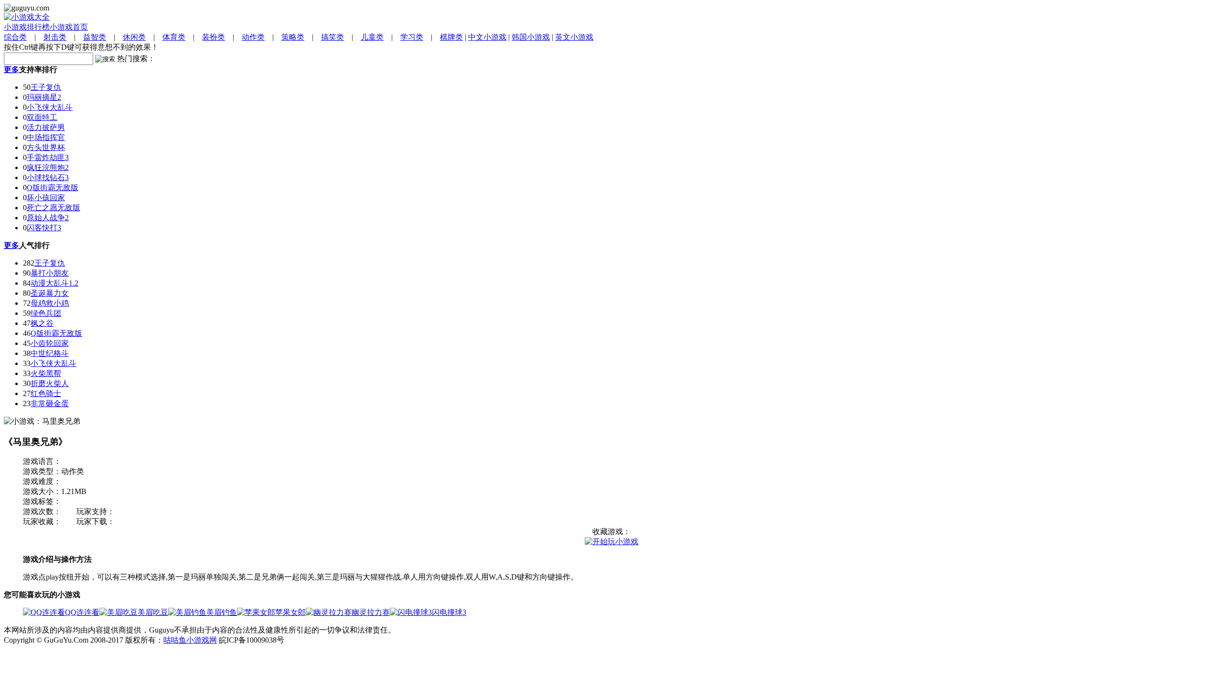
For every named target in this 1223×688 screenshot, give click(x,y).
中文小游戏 (487, 37)
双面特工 (42, 117)
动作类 (253, 37)
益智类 (94, 37)
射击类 (54, 37)
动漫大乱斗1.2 (54, 283)
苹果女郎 (290, 612)
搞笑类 (332, 37)
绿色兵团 (46, 313)
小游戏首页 (69, 27)
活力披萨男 (46, 127)
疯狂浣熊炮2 (48, 167)
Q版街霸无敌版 (52, 187)
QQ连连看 (82, 612)
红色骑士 (46, 393)
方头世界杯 (46, 147)
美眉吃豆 (153, 612)
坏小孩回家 (46, 198)
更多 (11, 69)
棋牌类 (451, 37)
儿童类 (372, 37)
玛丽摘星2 (44, 97)
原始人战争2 (48, 218)
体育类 (173, 37)
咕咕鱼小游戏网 (190, 640)
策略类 (292, 37)
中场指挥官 (46, 137)
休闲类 (134, 37)
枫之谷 (42, 323)
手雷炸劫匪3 (48, 157)
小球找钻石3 (48, 177)
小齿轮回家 (50, 343)
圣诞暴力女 (50, 293)
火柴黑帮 (46, 373)
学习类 (411, 37)
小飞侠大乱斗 (50, 107)
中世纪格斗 (50, 353)
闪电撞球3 (449, 612)
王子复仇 (46, 87)
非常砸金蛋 (50, 403)
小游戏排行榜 (27, 27)
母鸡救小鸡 (50, 303)
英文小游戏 (574, 37)
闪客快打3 (44, 228)
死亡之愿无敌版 (53, 208)
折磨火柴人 (50, 383)
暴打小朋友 (50, 273)
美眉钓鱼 (221, 612)
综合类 (15, 37)
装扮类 (213, 37)
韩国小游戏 (531, 37)
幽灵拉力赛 (371, 612)
